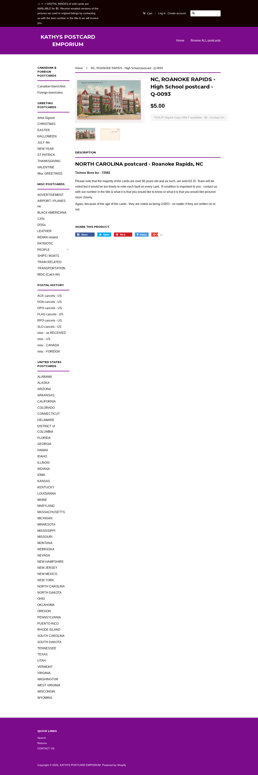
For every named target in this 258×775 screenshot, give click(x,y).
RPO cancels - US (49, 320)
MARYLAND (46, 505)
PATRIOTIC (45, 243)
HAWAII (42, 450)
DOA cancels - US (49, 301)
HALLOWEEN (47, 136)
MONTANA (45, 543)
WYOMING (44, 697)
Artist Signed (46, 117)
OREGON (44, 611)
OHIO (41, 598)
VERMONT (45, 666)
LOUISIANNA (46, 493)
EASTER (43, 130)
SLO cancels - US (49, 326)
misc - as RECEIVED (51, 332)
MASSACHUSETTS (51, 512)
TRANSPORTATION (51, 268)
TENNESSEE (46, 648)
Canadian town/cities (51, 86)
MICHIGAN (45, 518)
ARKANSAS (45, 395)
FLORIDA (44, 437)
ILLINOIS (43, 462)
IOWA (41, 474)
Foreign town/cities (50, 92)
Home (180, 40)
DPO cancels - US (49, 308)
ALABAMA (44, 376)
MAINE (42, 499)
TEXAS (42, 654)
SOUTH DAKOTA (49, 642)
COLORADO (46, 407)
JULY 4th (43, 142)
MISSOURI (44, 536)
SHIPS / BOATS (48, 255)
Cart (149, 13)
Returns (42, 743)
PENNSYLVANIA (49, 617)
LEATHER (44, 231)
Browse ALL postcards (206, 40)
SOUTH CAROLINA (51, 635)
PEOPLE (43, 249)
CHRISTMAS (46, 123)
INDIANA (43, 468)
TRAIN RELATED (49, 262)
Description (85, 152)
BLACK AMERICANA (51, 212)
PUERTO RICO (48, 623)
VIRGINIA (44, 673)
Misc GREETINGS (49, 173)
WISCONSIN (46, 691)
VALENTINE (45, 167)
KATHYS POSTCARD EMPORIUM (68, 40)
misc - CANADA (48, 345)
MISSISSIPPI (46, 530)
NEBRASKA (45, 549)
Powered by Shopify (114, 765)
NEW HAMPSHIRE (50, 561)
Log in (162, 13)
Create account (177, 13)
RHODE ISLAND (48, 629)
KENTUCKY (45, 487)
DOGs (41, 224)
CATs (41, 218)
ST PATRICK (46, 154)
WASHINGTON (47, 679)
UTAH (41, 660)
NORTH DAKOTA (49, 592)
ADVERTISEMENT (50, 194)
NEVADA (43, 555)
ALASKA (43, 382)
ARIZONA (44, 389)
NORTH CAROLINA (51, 586)
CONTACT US (45, 748)
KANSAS (43, 481)
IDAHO (42, 456)
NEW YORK (45, 580)
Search (41, 738)
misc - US (43, 339)
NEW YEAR (45, 148)
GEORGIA (44, 444)
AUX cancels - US (49, 295)
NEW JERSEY (47, 567)
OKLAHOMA (46, 604)
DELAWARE (45, 420)
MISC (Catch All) (48, 274)
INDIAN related (47, 237)
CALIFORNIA (46, 401)
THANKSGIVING (48, 161)
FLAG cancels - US (50, 314)
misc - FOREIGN (48, 351)
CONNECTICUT (48, 413)
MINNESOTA (46, 524)
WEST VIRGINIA (48, 685)
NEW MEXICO (47, 574)
